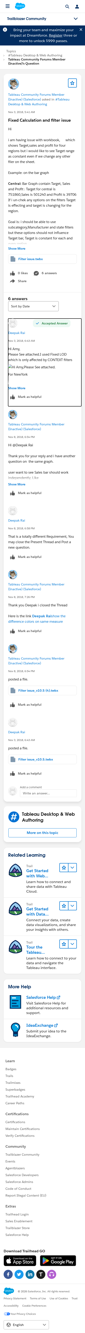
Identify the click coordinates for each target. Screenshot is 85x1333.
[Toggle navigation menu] (75, 19)
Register (56, 35)
